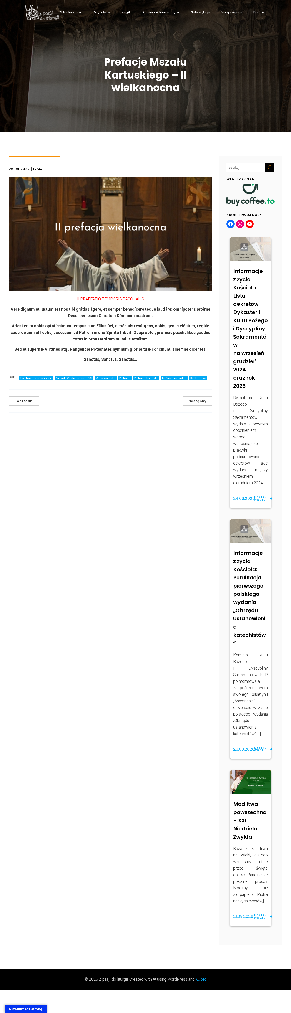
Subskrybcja (200, 12)
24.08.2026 (244, 498)
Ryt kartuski (198, 378)
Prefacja (125, 378)
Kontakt (259, 12)
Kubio (201, 979)
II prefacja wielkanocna (36, 378)
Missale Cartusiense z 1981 (74, 378)
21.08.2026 (243, 916)
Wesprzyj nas (231, 12)
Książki (126, 12)
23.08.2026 (244, 749)
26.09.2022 (19, 169)
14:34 (38, 169)
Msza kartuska (106, 378)
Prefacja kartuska (146, 378)
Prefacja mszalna (174, 378)
